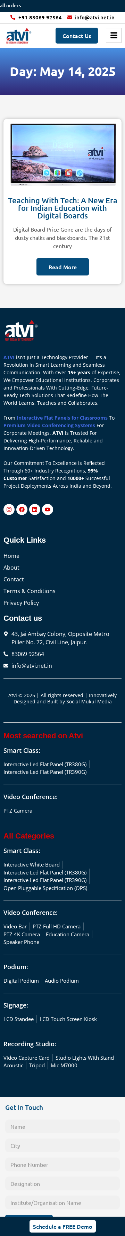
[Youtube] (47, 509)
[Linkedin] (34, 509)
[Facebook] (21, 509)
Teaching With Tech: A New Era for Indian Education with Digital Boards (62, 208)
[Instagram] (9, 509)
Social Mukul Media (89, 701)
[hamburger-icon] (114, 35)
